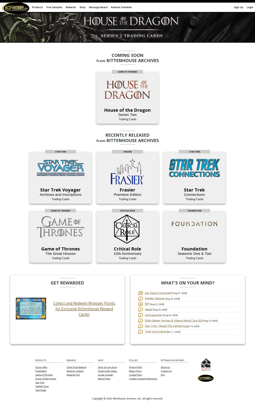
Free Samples (54, 7)
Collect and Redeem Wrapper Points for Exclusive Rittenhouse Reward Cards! (84, 309)
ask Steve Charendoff (158, 293)
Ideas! (148, 309)
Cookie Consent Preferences (143, 379)
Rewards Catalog (75, 371)
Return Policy (104, 379)
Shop (82, 7)
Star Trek (39, 383)
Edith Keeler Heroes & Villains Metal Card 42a (173, 320)
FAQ (163, 375)
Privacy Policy (135, 367)
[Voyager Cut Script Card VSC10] (31, 318)
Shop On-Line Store (107, 367)
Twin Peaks (40, 390)
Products (37, 7)
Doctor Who (41, 367)
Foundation (41, 371)
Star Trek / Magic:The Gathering (165, 326)
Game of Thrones (44, 375)
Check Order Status (107, 371)
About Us (165, 367)
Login (250, 7)
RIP (147, 304)
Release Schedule (121, 7)
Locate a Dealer (105, 375)
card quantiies (154, 315)
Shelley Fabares (155, 298)
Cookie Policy (135, 375)
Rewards (71, 7)
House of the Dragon (45, 379)
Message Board (98, 7)
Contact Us (166, 371)
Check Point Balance (76, 367)
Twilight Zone (42, 386)
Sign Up (238, 7)
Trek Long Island (155, 331)
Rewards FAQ (73, 375)
